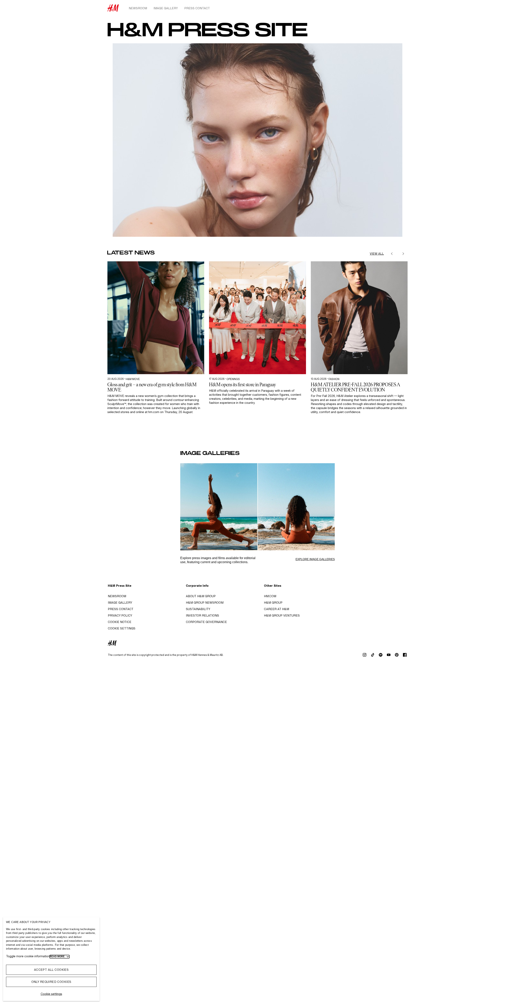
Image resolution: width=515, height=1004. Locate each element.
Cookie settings (51, 994)
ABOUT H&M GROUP (201, 596)
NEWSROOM (117, 596)
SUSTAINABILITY (198, 609)
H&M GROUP (273, 602)
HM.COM (270, 596)
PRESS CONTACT (120, 609)
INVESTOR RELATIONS (202, 615)
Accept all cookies (51, 969)
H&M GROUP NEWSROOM (205, 602)
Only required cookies (51, 981)
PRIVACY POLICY (120, 615)
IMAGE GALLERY (120, 602)
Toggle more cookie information (28, 956)
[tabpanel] (155, 349)
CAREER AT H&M (276, 609)
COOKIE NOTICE (119, 622)
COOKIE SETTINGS (121, 628)
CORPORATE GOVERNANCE (206, 622)
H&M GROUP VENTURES (282, 615)
